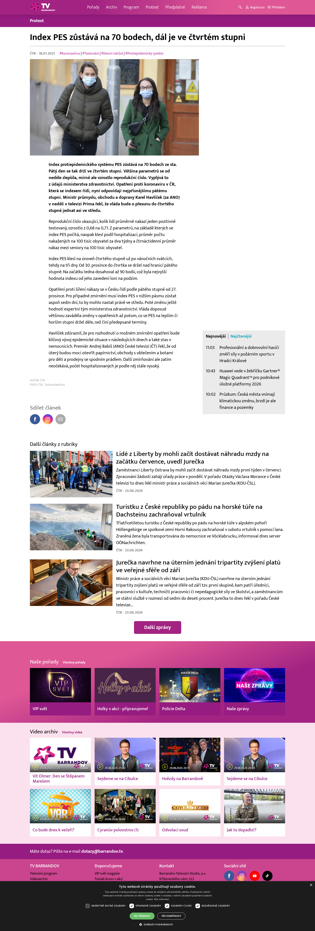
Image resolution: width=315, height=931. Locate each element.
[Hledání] (240, 7)
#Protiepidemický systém (144, 53)
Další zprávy (157, 627)
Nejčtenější (241, 336)
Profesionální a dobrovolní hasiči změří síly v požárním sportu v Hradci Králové (249, 354)
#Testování (90, 53)
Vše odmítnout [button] (171, 915)
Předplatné (175, 7)
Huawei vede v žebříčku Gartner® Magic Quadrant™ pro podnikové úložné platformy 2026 (249, 377)
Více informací (161, 899)
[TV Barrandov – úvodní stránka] (42, 7)
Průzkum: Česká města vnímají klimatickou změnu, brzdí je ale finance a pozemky (247, 401)
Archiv (111, 7)
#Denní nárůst (112, 53)
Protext (152, 7)
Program (131, 7)
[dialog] (157, 906)
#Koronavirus (69, 53)
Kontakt (166, 866)
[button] (157, 924)
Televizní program (43, 873)
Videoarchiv (39, 879)
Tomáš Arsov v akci (109, 879)
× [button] (311, 885)
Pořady (93, 7)
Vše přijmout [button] (142, 915)
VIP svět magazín (107, 873)
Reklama (199, 7)
